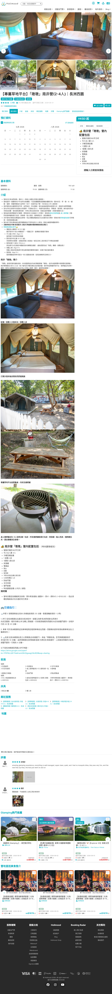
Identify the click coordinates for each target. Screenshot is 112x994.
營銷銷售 (78, 937)
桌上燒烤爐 (64, 213)
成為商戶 (56, 933)
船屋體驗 (34, 957)
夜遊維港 (34, 960)
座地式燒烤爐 (54, 213)
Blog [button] (107, 9)
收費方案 (78, 943)
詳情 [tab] (81, 126)
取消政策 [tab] (99, 126)
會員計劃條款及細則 (101, 937)
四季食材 (7, 901)
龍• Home (44, 847)
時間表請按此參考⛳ (11, 227)
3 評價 (12, 103)
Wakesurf (33, 943)
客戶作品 (78, 947)
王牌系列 (34, 930)
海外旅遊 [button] (98, 9)
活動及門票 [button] (59, 9)
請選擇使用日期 (9, 122)
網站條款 (101, 930)
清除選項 (70, 123)
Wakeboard (34, 950)
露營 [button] (79, 9)
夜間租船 (34, 937)
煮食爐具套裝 (64, 218)
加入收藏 (99, 105)
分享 (108, 105)
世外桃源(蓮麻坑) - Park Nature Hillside (91, 847)
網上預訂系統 (78, 930)
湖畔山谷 (7, 845)
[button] (3, 51)
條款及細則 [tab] (90, 126)
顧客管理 (78, 940)
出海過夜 (34, 947)
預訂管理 (78, 933)
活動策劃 (56, 930)
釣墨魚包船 (33, 940)
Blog (56, 937)
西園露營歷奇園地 (10, 106)
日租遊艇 (34, 933)
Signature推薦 (34, 964)
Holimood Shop (56, 940)
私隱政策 (101, 933)
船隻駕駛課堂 (33, 954)
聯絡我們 (101, 940)
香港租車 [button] (70, 9)
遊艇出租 (47, 9)
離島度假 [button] (88, 9)
